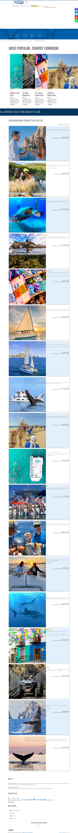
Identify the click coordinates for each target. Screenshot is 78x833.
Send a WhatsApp (29, 799)
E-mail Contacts (50, 800)
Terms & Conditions (29, 832)
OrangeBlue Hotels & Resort (62, 832)
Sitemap (23, 832)
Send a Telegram (40, 799)
